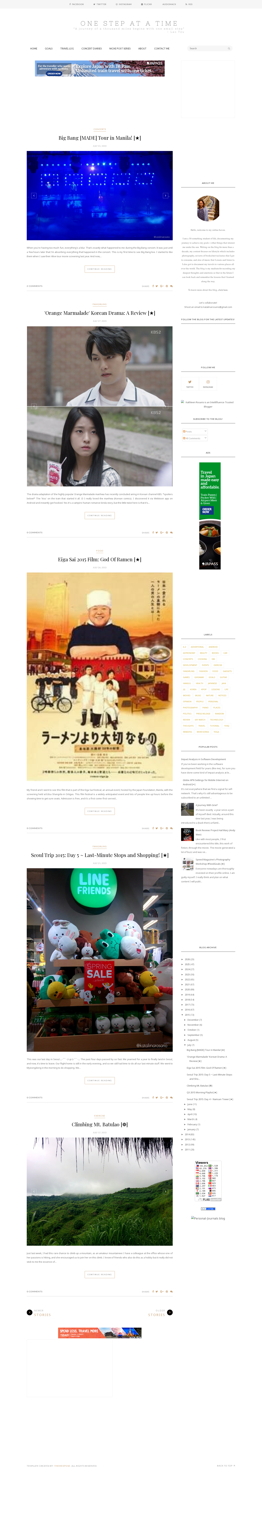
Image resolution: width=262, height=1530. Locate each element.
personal (213, 701)
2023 (187, 974)
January (191, 1129)
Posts (188, 431)
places (216, 707)
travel (201, 725)
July (189, 1045)
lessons (215, 689)
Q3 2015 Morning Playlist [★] (202, 1092)
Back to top (225, 1307)
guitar (223, 677)
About (142, 48)
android (213, 647)
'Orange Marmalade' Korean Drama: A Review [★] (99, 314)
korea (193, 689)
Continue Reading (100, 271)
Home (33, 48)
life (226, 689)
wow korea (203, 731)
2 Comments (34, 288)
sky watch (200, 719)
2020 (187, 989)
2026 (187, 959)
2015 (187, 1014)
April (189, 1114)
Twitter (189, 387)
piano (205, 707)
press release (203, 713)
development (190, 665)
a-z (184, 647)
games (186, 677)
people (200, 701)
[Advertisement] (100, 103)
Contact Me (161, 48)
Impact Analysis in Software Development (203, 759)
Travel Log (67, 48)
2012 (187, 1144)
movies (186, 695)
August (191, 1040)
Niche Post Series (120, 48)
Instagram (208, 387)
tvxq (226, 725)
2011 (187, 1149)
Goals (49, 48)
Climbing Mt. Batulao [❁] (100, 966)
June (189, 1104)
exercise (99, 957)
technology (216, 719)
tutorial (214, 725)
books (215, 653)
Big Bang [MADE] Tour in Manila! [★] (100, 137)
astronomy (189, 653)
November (193, 1024)
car (225, 653)
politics (187, 713)
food (99, 473)
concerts (100, 129)
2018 (187, 999)
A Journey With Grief (206, 805)
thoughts (188, 725)
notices (222, 695)
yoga (216, 731)
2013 (187, 1139)
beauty (203, 653)
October (191, 1029)
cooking (202, 659)
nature (210, 695)
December (193, 1019)
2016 (187, 1009)
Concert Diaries (91, 48)
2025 (187, 964)
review (186, 719)
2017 (187, 1004)
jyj (184, 689)
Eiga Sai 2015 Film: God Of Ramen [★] (99, 482)
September (193, 1035)
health (199, 683)
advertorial (197, 647)
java (224, 683)
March (190, 1119)
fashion (203, 671)
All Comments (192, 438)
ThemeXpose (62, 1307)
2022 (187, 979)
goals (212, 677)
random (219, 713)
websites (187, 731)
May (189, 1109)
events (205, 665)
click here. (223, 289)
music (198, 695)
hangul (187, 683)
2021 (187, 984)
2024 (187, 969)
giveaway (199, 677)
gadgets (227, 671)
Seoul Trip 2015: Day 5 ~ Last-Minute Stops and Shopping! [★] (100, 778)
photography (190, 707)
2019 (187, 994)
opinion (187, 701)
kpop (204, 689)
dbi (213, 659)
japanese (212, 683)
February (192, 1124)
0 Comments (34, 455)
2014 (187, 1134)
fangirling (100, 306)
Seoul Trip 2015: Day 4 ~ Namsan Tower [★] (210, 1099)
